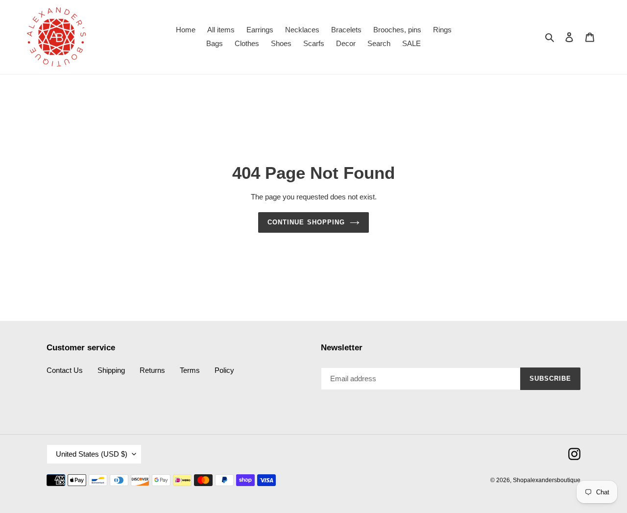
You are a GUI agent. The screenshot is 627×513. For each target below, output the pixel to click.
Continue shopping (306, 222)
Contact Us (65, 370)
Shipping (111, 370)
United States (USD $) (91, 454)
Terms (190, 370)
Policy (224, 370)
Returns (152, 370)
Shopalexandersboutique (546, 480)
